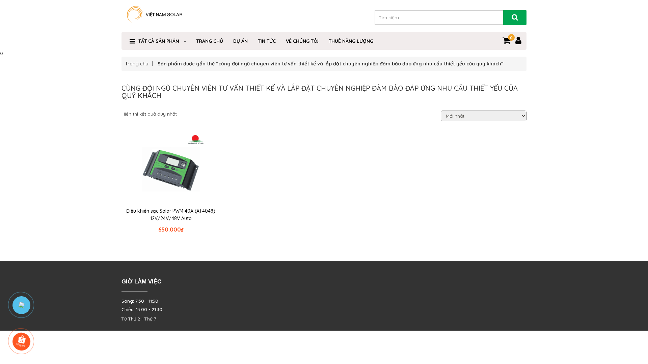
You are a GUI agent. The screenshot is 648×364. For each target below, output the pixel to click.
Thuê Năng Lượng (351, 41)
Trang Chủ (209, 41)
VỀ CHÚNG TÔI (302, 41)
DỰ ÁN (240, 41)
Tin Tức (267, 41)
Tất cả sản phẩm (158, 41)
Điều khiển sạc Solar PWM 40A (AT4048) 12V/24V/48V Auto (170, 214)
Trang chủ (136, 63)
